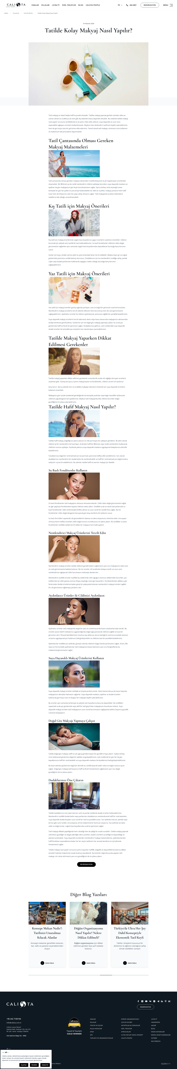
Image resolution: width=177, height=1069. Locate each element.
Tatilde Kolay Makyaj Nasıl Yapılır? (47, 13)
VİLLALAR (45, 5)
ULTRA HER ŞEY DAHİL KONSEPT (132, 1035)
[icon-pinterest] (165, 1001)
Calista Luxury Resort (14, 1027)
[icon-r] (169, 1001)
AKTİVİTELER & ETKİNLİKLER (130, 1025)
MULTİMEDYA (155, 1041)
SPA (91, 1035)
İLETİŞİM (154, 1038)
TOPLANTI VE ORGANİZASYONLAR (101, 1038)
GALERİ (153, 1025)
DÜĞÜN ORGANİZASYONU (130, 1019)
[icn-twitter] (142, 1001)
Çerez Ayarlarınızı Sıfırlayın (53, 1063)
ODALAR (35, 5)
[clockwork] (165, 1063)
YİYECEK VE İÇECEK (96, 1025)
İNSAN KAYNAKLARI (158, 1032)
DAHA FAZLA (49, 963)
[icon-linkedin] (162, 1001)
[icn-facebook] (138, 1001)
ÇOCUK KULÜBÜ (126, 1022)
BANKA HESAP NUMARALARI (160, 1035)
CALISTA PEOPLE (93, 5)
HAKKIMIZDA (155, 1022)
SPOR (92, 1032)
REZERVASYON (150, 5)
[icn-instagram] (154, 1001)
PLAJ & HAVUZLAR (96, 1029)
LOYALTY (56, 5)
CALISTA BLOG (28, 13)
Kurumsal (16, 13)
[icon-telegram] (158, 1001)
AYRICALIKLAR (126, 1032)
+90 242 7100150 (14, 1019)
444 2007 (133, 5)
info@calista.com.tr (14, 1023)
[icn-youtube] (146, 1001)
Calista (6, 13)
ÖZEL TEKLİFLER (69, 5)
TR (119, 5)
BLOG (80, 5)
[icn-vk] (150, 1001)
